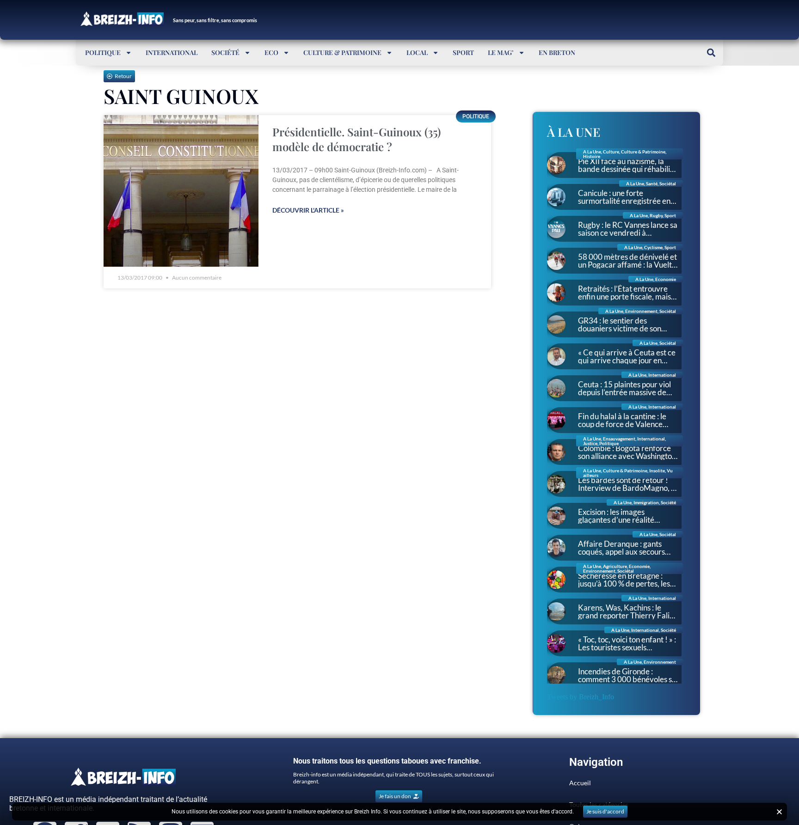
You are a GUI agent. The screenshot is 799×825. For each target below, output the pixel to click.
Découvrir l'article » (308, 210)
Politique (103, 52)
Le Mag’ (501, 52)
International (171, 52)
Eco (271, 52)
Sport (463, 52)
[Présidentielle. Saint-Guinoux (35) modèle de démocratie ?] (181, 191)
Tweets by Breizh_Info (580, 697)
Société (225, 52)
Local (417, 52)
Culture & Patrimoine (342, 52)
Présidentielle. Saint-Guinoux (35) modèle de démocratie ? (356, 139)
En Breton (557, 52)
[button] (711, 52)
